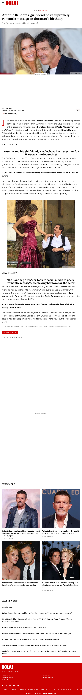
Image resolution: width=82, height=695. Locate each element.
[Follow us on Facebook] (3, 685)
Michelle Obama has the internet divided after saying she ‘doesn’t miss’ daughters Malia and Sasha (40, 652)
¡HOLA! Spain (6, 675)
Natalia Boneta (8, 607)
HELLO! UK (5, 679)
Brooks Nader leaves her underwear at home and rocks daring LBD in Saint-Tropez (36, 633)
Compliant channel (64, 689)
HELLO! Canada (48, 677)
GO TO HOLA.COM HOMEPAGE (42, 693)
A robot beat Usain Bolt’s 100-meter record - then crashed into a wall (30, 639)
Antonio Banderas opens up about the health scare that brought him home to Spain (60, 532)
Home (36, 10)
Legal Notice (27, 689)
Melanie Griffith (27, 299)
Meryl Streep (58, 316)
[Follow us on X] (7, 685)
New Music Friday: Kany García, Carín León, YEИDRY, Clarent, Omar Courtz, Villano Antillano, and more (37, 620)
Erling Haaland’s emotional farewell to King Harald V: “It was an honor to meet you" (37, 613)
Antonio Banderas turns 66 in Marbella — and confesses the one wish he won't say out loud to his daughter (21, 533)
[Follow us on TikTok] (18, 685)
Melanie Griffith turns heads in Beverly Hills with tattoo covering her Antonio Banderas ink (60, 585)
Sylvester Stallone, (26, 316)
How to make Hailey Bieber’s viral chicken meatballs (24, 627)
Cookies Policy (44, 689)
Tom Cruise (41, 316)
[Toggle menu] (3, 3)
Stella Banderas (52, 296)
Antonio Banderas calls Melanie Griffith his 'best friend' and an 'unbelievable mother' (20, 583)
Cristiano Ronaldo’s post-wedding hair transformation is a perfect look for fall (34, 645)
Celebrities (43, 10)
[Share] (78, 111)
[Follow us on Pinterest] (14, 685)
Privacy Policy (10, 689)
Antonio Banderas (44, 121)
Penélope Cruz (44, 127)
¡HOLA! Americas (7, 677)
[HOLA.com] (41, 667)
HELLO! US (46, 675)
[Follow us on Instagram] (10, 685)
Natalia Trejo (7, 108)
